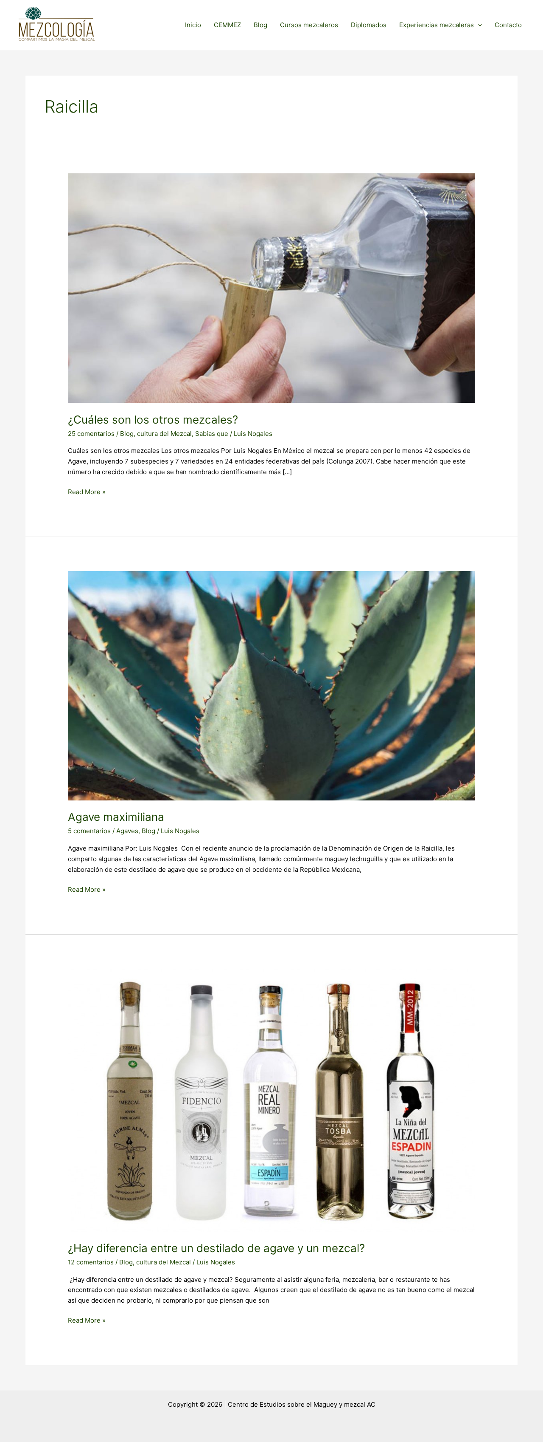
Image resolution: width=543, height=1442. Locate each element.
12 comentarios (91, 1262)
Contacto (508, 25)
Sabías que (211, 434)
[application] (478, 25)
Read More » (87, 491)
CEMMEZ (227, 25)
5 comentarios (89, 831)
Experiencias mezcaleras (436, 25)
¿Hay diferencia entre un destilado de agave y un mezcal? (216, 1248)
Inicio (193, 25)
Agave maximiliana (116, 816)
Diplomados (368, 25)
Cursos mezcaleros (309, 25)
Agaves (127, 831)
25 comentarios (91, 434)
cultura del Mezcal (164, 434)
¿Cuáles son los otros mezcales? (153, 419)
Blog (260, 25)
